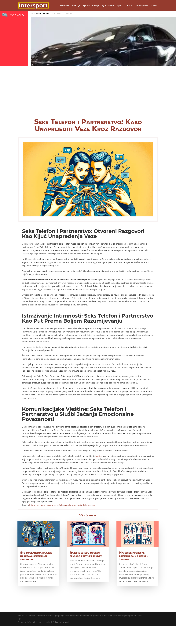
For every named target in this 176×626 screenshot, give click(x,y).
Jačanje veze (52, 505)
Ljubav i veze (108, 6)
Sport (120, 6)
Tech (128, 6)
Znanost (154, 6)
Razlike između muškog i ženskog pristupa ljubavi (86, 554)
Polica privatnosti (61, 622)
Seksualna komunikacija (70, 505)
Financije (76, 6)
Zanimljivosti (142, 6)
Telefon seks (89, 505)
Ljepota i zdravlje (91, 6)
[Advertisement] (88, 94)
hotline (98, 456)
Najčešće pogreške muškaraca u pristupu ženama (133, 556)
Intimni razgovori (37, 505)
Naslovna (64, 6)
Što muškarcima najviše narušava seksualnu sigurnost (36, 556)
